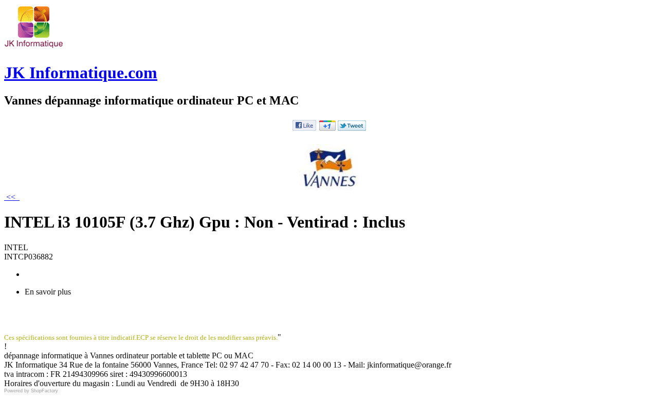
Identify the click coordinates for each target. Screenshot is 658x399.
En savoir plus (48, 291)
